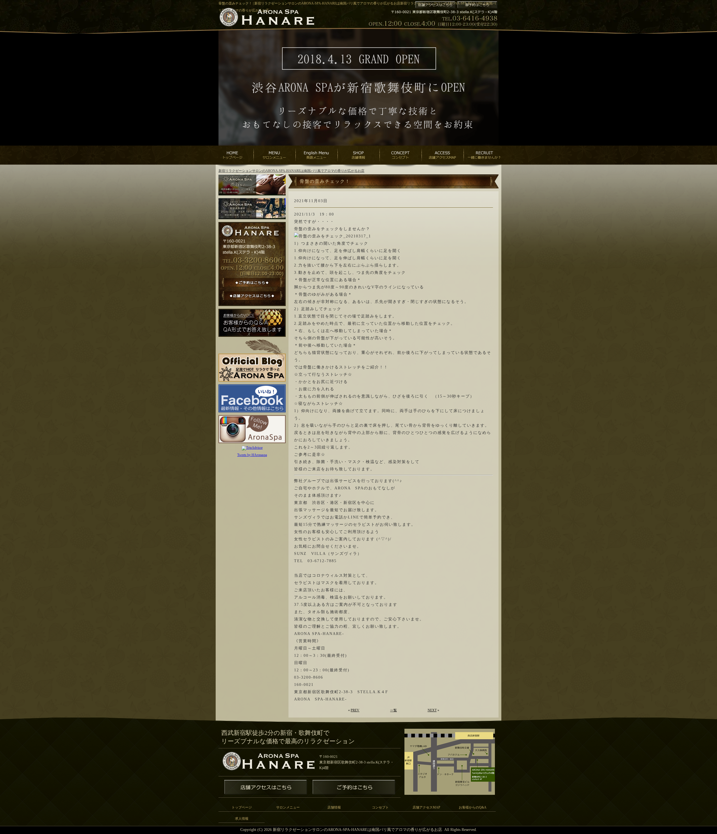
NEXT (432, 710)
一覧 (393, 710)
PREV (355, 710)
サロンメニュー (288, 807)
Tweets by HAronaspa (252, 455)
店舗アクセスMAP (426, 807)
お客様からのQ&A (472, 807)
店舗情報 (334, 807)
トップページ (242, 807)
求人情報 (241, 819)
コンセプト (380, 807)
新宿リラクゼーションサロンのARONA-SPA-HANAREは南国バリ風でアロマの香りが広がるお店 (291, 171)
